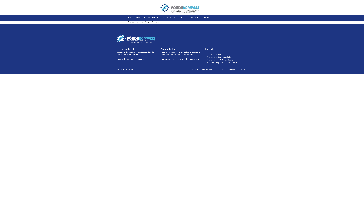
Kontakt (206, 18)
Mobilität (141, 59)
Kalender (191, 18)
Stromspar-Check (194, 59)
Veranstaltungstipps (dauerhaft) (219, 57)
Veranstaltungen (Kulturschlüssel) (220, 60)
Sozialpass (166, 59)
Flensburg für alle (145, 18)
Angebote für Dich (171, 18)
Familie (120, 59)
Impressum (221, 69)
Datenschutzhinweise (237, 69)
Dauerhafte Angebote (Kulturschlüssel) (222, 63)
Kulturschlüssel (179, 59)
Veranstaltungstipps (214, 54)
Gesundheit (130, 59)
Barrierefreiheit (207, 69)
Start (129, 18)
